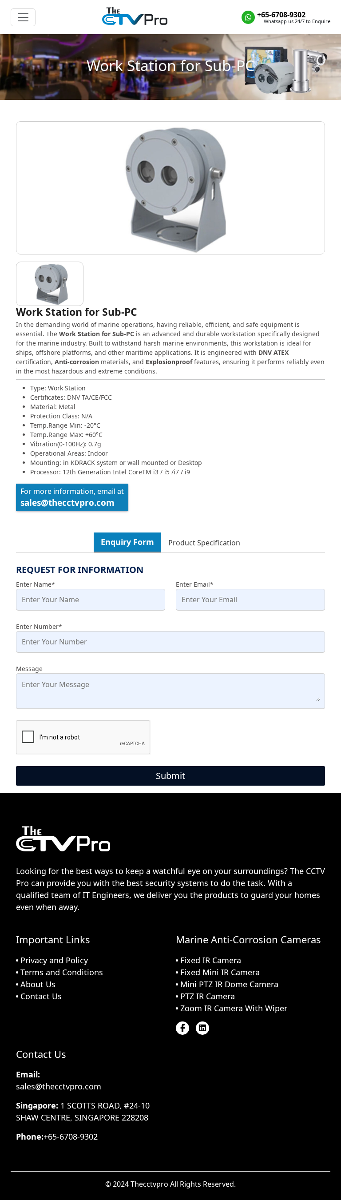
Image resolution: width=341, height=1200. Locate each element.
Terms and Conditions (61, 972)
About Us (38, 984)
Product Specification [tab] (204, 543)
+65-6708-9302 (281, 15)
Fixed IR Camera (210, 960)
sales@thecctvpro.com (67, 503)
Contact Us (41, 996)
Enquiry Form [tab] (127, 541)
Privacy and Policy (54, 960)
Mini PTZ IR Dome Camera (229, 984)
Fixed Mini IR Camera (220, 972)
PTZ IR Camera (207, 996)
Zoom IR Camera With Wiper (233, 1008)
